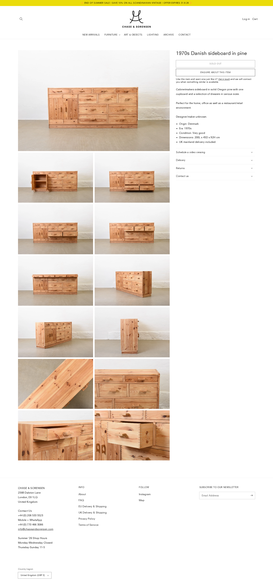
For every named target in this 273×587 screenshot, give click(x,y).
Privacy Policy (87, 518)
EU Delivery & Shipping (93, 506)
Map (141, 500)
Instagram (145, 494)
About (82, 494)
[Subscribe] (251, 495)
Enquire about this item (215, 72)
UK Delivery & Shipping (93, 512)
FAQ (81, 500)
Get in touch (224, 79)
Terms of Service (89, 524)
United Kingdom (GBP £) (33, 575)
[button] (21, 19)
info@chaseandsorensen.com (35, 529)
